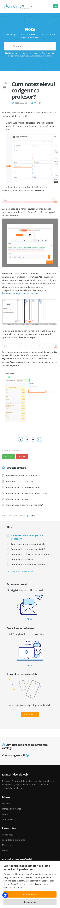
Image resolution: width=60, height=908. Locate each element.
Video (5, 813)
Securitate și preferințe (13, 839)
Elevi (33, 34)
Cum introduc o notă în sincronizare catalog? (25, 746)
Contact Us (35, 515)
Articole (24, 34)
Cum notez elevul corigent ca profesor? (27, 537)
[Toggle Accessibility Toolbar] (5, 895)
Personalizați (30, 902)
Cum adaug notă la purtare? (20, 481)
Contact (30, 665)
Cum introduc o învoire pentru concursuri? (27, 493)
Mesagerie (7, 845)
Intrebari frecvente (11, 808)
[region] (30, 884)
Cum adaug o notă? (13, 755)
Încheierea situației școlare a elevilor (20, 293)
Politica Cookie (16, 887)
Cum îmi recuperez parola (41, 56)
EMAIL (30, 619)
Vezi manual (30, 714)
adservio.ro (7, 819)
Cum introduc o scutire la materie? (23, 487)
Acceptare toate (30, 894)
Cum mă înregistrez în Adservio (36, 53)
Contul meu (7, 834)
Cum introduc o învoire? (18, 499)
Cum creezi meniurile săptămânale (23, 475)
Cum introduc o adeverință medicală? (24, 504)
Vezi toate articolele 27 (19, 571)
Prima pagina (11, 34)
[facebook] (20, 439)
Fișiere (5, 850)
